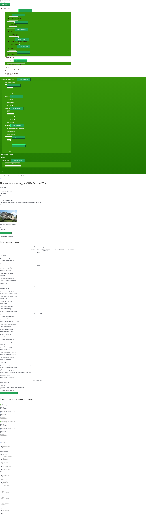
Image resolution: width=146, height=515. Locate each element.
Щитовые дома (5, 460)
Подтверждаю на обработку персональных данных (13, 230)
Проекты (6, 175)
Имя (1, 226)
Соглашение (2, 229)
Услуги (3, 505)
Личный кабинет (5, 492)
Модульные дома (5, 458)
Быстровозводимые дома (7, 456)
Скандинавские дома (6, 466)
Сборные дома (5, 459)
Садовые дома (5, 463)
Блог (3, 491)
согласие (9, 230)
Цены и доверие (5, 503)
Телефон (2, 227)
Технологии (4, 504)
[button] (4, 410)
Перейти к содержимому (5, 0)
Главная (1, 175)
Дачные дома (5, 462)
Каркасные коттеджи (6, 469)
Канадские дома (5, 467)
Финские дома (5, 465)
